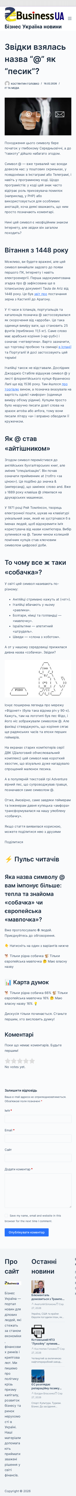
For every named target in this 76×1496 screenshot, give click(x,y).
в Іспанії (65, 347)
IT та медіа (12, 87)
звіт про (40, 294)
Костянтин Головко (45, 1348)
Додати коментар (19, 1169)
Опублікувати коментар (27, 1232)
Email (10, 1130)
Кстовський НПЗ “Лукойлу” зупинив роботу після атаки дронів (44, 1345)
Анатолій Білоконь (45, 1304)
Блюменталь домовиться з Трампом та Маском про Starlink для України (47, 1300)
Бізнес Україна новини (33, 27)
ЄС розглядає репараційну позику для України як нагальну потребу (48, 1390)
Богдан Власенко (44, 1393)
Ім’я (8, 1110)
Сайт (8, 1150)
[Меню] (70, 18)
